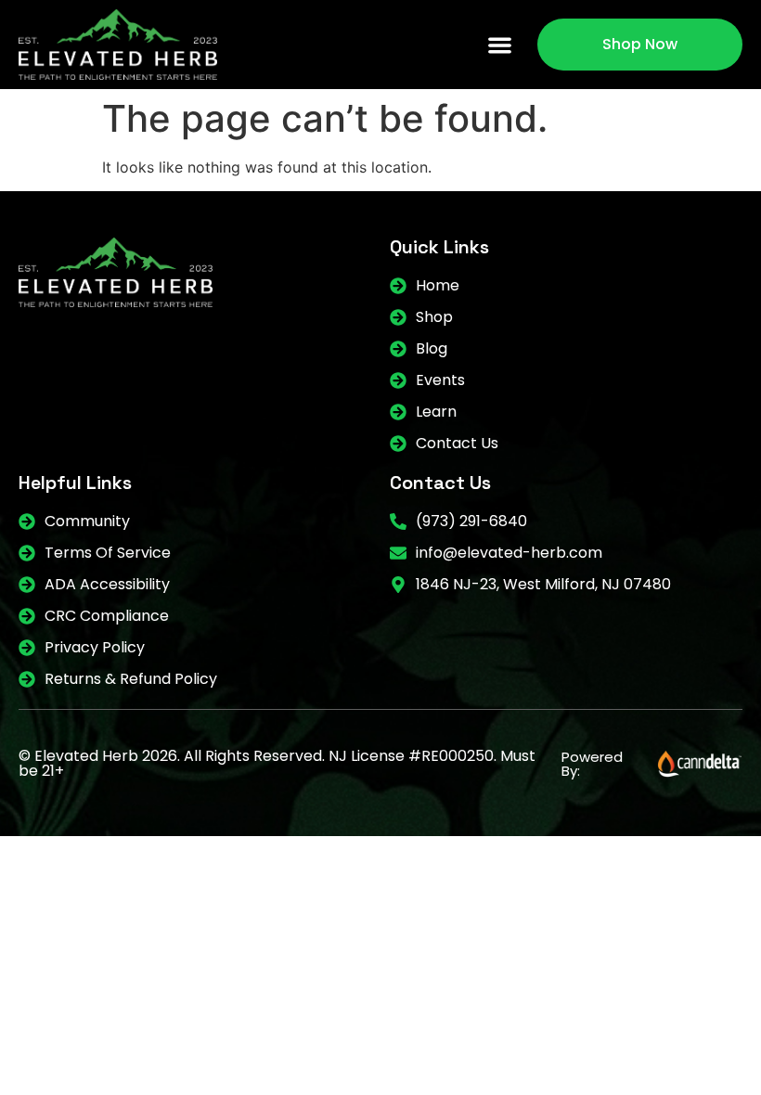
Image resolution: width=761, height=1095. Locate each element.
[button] (501, 45)
